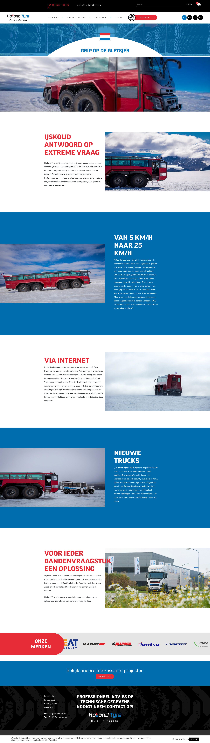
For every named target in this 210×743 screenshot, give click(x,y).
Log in (189, 5)
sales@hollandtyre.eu (89, 5)
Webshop (145, 17)
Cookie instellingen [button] (181, 739)
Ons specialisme (76, 17)
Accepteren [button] (194, 739)
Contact (119, 17)
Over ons (53, 17)
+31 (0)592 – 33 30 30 (58, 6)
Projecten (100, 17)
